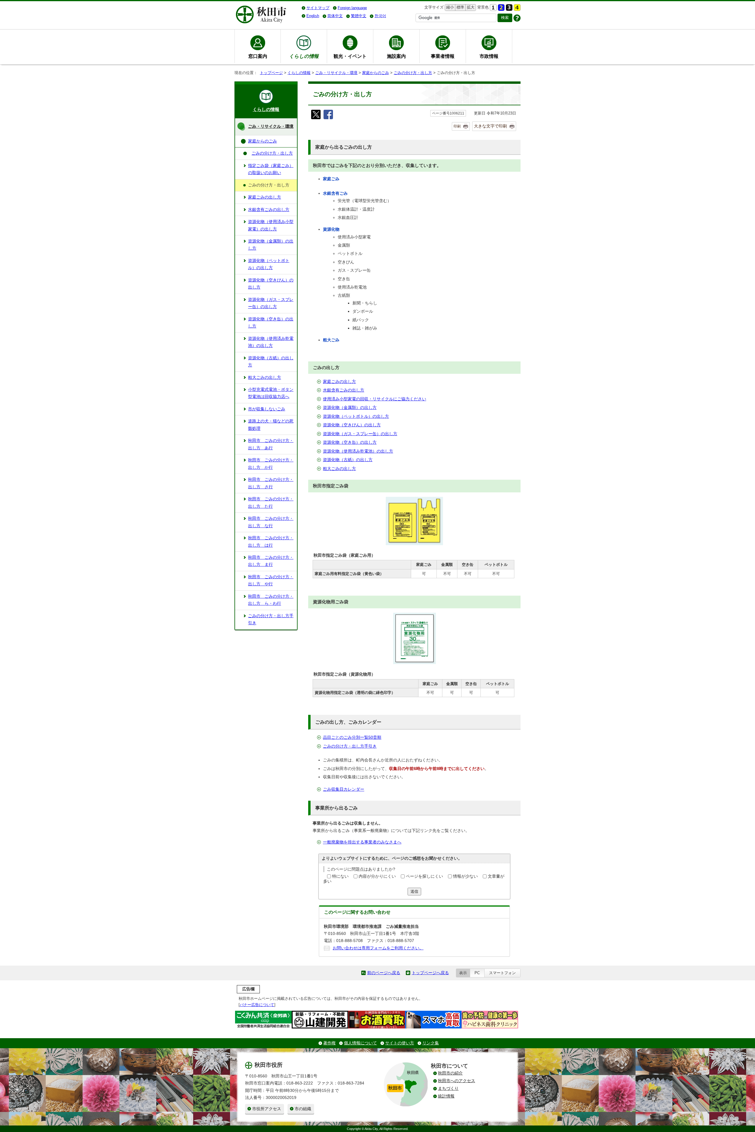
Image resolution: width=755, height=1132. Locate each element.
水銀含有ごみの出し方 (343, 390)
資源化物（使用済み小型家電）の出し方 (270, 225)
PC (477, 973)
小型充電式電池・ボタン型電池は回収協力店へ (270, 393)
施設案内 (396, 56)
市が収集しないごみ (266, 409)
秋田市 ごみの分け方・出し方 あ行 (270, 444)
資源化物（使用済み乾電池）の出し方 (358, 451)
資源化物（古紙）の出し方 (347, 460)
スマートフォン (502, 973)
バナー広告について (257, 1004)
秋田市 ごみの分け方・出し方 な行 (270, 522)
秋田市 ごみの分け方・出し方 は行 (270, 541)
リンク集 (430, 1043)
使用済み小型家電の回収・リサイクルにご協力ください (374, 399)
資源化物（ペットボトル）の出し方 (356, 416)
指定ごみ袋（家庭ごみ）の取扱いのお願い (270, 169)
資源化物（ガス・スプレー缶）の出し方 (360, 434)
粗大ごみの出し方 (339, 468)
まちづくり (448, 1088)
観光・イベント (350, 56)
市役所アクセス (266, 1109)
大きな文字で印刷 (490, 126)
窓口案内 (257, 56)
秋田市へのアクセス (456, 1081)
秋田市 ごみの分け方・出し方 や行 (270, 580)
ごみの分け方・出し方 (413, 73)
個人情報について (360, 1043)
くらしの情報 (299, 73)
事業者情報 (442, 56)
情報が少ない (465, 876)
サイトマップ (317, 8)
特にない (340, 876)
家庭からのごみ (375, 73)
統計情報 (446, 1096)
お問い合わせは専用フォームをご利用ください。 (378, 948)
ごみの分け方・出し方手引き (350, 746)
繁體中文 (358, 16)
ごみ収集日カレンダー (343, 789)
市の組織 (303, 1109)
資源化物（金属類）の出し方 (350, 407)
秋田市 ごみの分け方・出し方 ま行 (270, 561)
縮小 (449, 7)
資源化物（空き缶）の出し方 (350, 442)
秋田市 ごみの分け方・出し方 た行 (270, 502)
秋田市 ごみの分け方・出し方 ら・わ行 (270, 600)
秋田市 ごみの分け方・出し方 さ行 (270, 483)
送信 (414, 891)
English (312, 16)
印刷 (457, 126)
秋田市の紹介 (450, 1073)
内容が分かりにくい (377, 876)
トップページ (271, 73)
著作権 (329, 1043)
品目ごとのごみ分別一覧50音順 (352, 737)
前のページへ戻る (383, 973)
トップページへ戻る (430, 973)
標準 (459, 7)
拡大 (470, 7)
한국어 (380, 16)
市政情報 (489, 56)
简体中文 (335, 16)
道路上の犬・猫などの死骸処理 (270, 424)
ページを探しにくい (424, 876)
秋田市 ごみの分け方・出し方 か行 (270, 463)
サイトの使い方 (399, 1043)
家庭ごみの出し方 (339, 381)
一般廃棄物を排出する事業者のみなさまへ (362, 842)
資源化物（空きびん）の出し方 (352, 425)
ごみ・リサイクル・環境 (336, 73)
